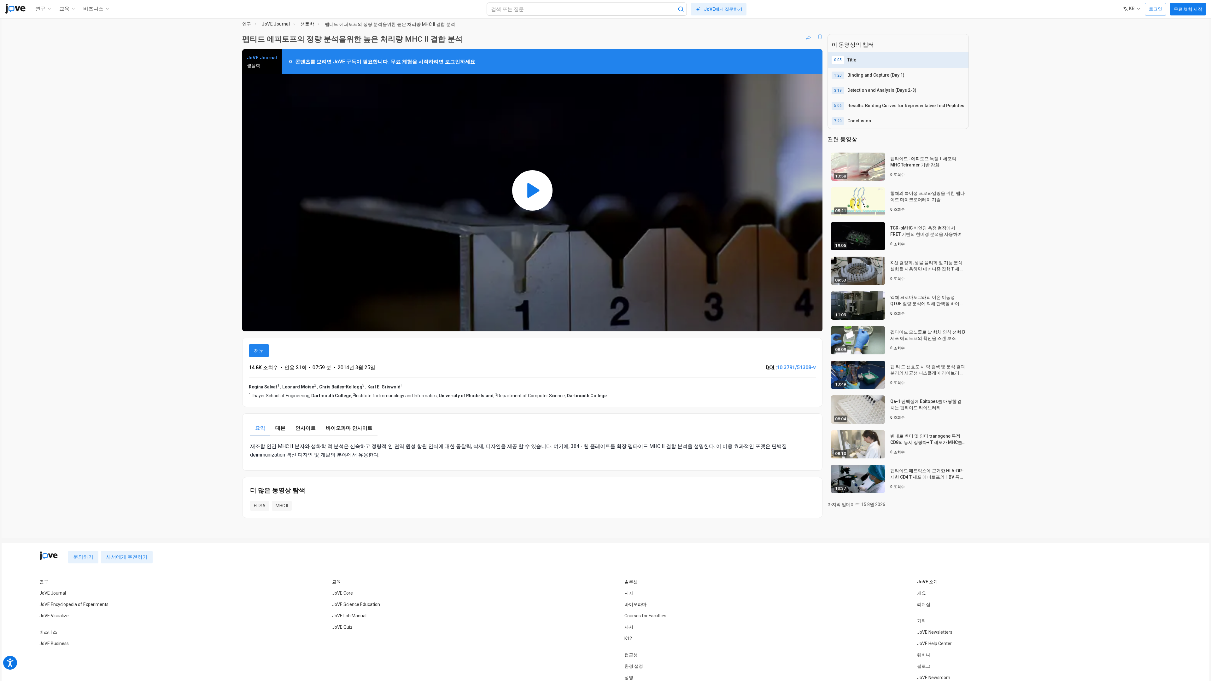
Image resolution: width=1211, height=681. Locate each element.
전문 (259, 351)
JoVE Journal (276, 23)
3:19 (838, 90)
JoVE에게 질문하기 (723, 9)
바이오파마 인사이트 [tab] (349, 428)
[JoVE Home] (15, 9)
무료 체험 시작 (1188, 9)
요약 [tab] (260, 428)
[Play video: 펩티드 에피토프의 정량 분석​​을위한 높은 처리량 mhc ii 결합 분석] (532, 190)
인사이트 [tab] (305, 428)
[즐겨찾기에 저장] (819, 36)
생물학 (307, 23)
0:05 (838, 60)
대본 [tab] (280, 428)
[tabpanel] (532, 450)
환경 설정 (633, 666)
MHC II (282, 505)
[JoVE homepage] (48, 555)
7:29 (838, 121)
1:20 (838, 75)
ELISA (260, 505)
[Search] (681, 9)
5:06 (838, 105)
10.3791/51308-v (796, 367)
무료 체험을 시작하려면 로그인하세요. (434, 62)
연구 (246, 23)
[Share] (808, 36)
